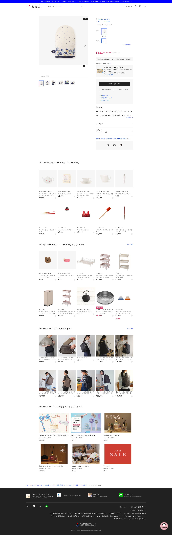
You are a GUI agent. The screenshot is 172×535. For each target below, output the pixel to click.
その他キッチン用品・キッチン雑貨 (77, 485)
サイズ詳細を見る (126, 44)
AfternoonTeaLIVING (36, 485)
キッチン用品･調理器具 (58, 485)
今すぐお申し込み (108, 74)
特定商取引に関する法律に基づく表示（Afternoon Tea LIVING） (113, 138)
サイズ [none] (97, 41)
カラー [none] (97, 30)
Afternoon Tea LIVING (104, 19)
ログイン (129, 6)
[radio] (104, 32)
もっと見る (128, 117)
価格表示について (105, 95)
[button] (63, 45)
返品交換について (105, 100)
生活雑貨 (47, 485)
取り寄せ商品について (106, 97)
